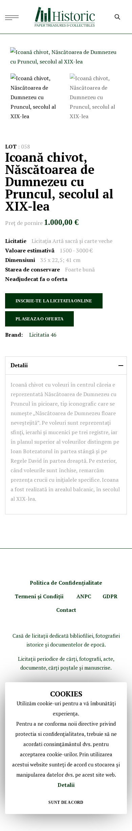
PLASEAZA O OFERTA (39, 318)
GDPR (110, 596)
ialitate (93, 582)
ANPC (83, 596)
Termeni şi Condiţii (40, 596)
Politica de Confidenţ (57, 582)
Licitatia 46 (43, 334)
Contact (66, 609)
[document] (66, 748)
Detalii (66, 784)
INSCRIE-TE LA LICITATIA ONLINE (54, 300)
